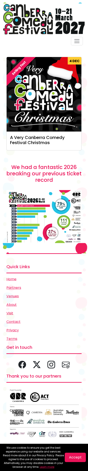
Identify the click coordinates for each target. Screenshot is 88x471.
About (11, 304)
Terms (11, 338)
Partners (13, 287)
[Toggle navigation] (77, 41)
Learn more (47, 467)
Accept (75, 457)
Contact (13, 321)
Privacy (12, 330)
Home (11, 279)
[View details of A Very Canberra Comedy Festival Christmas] (44, 94)
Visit (9, 313)
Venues (12, 296)
